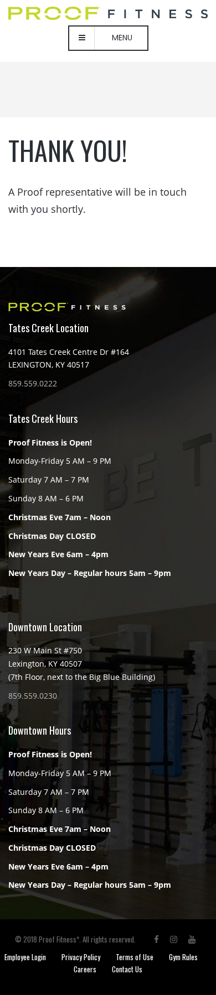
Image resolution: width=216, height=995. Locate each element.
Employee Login (25, 956)
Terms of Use (134, 956)
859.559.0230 (32, 695)
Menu (122, 37)
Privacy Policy (80, 956)
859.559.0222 (32, 383)
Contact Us (127, 969)
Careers (85, 969)
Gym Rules (183, 956)
